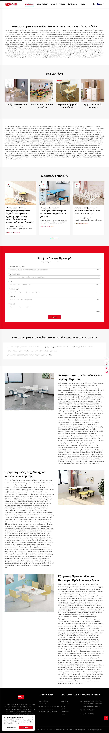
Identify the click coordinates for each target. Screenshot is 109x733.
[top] (106, 718)
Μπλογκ (82, 4)
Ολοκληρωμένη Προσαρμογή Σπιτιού (48, 711)
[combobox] (13, 277)
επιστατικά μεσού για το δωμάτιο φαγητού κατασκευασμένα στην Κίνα (29, 355)
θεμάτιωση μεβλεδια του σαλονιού (83, 347)
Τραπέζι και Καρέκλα (44, 704)
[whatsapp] (106, 368)
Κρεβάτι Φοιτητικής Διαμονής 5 (93, 106)
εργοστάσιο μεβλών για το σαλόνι (46, 351)
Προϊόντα (53, 4)
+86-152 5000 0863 (89, 709)
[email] (106, 372)
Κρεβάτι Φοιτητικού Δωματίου (46, 709)
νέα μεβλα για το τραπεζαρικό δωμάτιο (19, 351)
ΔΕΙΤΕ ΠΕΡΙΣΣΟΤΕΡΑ (13, 232)
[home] (11, 4)
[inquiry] (106, 359)
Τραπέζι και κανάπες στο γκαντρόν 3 (42, 106)
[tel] (106, 364)
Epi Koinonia (72, 4)
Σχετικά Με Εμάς (42, 4)
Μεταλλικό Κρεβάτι (43, 701)
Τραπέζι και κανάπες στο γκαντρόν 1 (16, 106)
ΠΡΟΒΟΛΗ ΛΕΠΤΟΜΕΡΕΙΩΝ (16, 90)
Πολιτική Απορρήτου (95, 729)
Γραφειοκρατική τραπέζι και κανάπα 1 (67, 106)
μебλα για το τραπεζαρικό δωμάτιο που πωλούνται (24, 347)
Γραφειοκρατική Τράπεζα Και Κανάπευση (49, 706)
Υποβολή (54, 317)
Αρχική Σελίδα (29, 4)
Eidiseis (62, 4)
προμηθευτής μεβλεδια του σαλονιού (56, 347)
